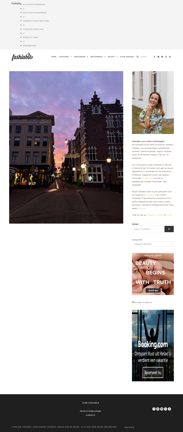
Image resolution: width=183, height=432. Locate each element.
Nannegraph (150, 195)
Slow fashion (127, 57)
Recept (111, 57)
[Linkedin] (162, 56)
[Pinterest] (158, 56)
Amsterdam (79, 57)
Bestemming (97, 57)
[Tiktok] (170, 56)
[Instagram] (166, 56)
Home (53, 57)
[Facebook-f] (154, 56)
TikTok (169, 215)
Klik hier (142, 208)
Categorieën (137, 239)
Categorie (64, 57)
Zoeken (135, 224)
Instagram (151, 215)
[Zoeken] (169, 229)
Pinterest (160, 215)
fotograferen (147, 178)
